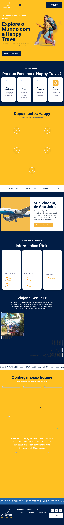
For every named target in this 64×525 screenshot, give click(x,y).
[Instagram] (56, 510)
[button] (20, 5)
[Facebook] (52, 510)
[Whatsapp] (60, 510)
